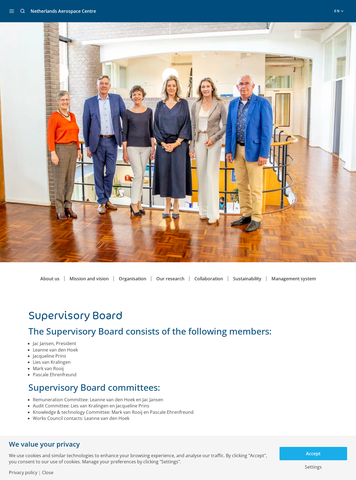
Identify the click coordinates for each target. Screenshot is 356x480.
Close (47, 472)
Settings (313, 467)
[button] (22, 11)
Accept (313, 454)
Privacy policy (23, 472)
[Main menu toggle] (11, 11)
